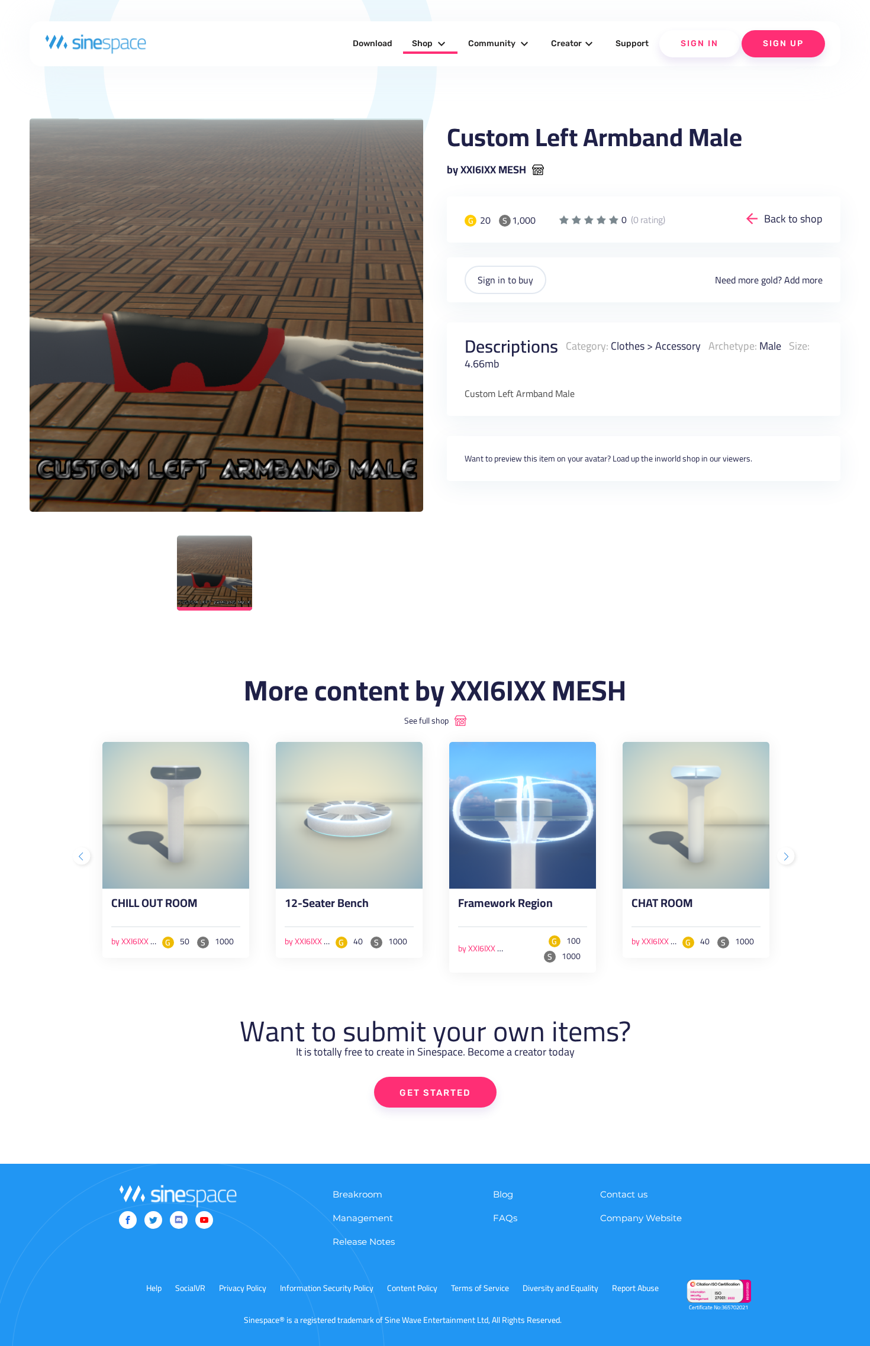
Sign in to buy (505, 280)
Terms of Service (480, 1288)
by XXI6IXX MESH (486, 169)
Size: (799, 346)
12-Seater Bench (327, 906)
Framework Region (505, 906)
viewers (736, 458)
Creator (573, 44)
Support (632, 43)
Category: (587, 346)
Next (787, 857)
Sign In (699, 43)
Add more (803, 280)
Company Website (641, 1218)
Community (499, 44)
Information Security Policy (326, 1288)
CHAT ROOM (662, 906)
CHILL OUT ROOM (154, 906)
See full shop (426, 720)
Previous (83, 857)
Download (372, 43)
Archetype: (732, 346)
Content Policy (412, 1288)
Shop (430, 44)
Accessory (678, 346)
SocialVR (190, 1288)
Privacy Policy (242, 1288)
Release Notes (364, 1241)
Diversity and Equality (560, 1288)
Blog (503, 1194)
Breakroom (357, 1194)
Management (363, 1218)
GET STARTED (435, 1092)
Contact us (623, 1194)
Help (154, 1288)
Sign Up (783, 43)
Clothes (628, 346)
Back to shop (793, 218)
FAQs (505, 1218)
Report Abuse (635, 1288)
